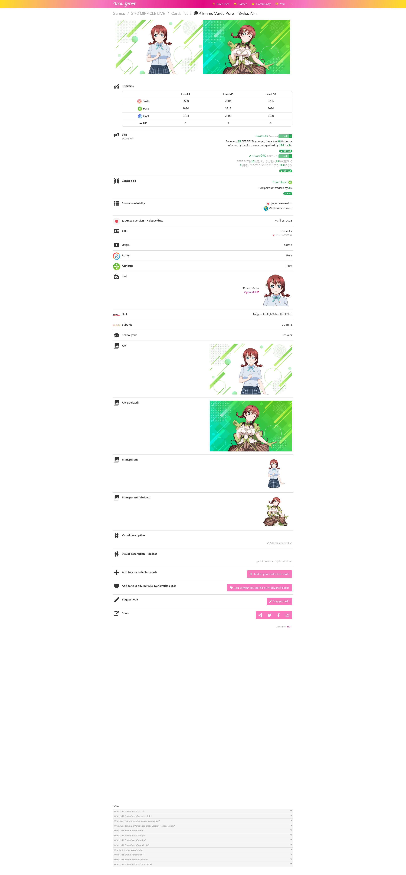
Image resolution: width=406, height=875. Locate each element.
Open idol (250, 292)
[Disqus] (203, 680)
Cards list (180, 13)
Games (119, 13)
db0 (288, 626)
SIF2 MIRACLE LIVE (148, 13)
